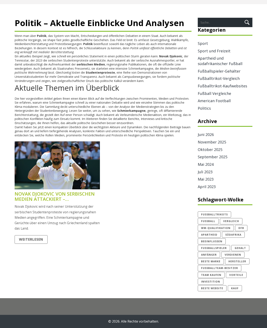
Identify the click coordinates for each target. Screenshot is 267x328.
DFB (241, 228)
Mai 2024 (206, 164)
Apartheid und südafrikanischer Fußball (220, 61)
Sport (203, 43)
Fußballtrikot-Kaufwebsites (222, 85)
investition (210, 281)
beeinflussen (211, 241)
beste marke (210, 261)
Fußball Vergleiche (214, 93)
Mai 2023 (206, 179)
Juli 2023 (205, 171)
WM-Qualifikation (215, 228)
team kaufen (211, 275)
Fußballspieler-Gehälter (219, 71)
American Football (214, 100)
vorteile (236, 275)
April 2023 (207, 186)
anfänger (209, 254)
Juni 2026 (206, 134)
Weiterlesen (31, 239)
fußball (208, 221)
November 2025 (212, 142)
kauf (235, 288)
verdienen (233, 254)
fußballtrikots (214, 214)
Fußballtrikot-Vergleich (219, 78)
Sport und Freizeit (214, 50)
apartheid (209, 234)
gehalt (240, 248)
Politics (204, 108)
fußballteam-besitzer (219, 268)
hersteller (237, 261)
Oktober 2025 (210, 149)
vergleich (231, 221)
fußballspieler (214, 248)
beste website (212, 288)
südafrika (233, 234)
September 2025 (212, 156)
